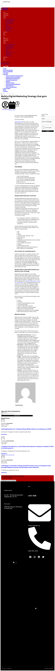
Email (43, 118)
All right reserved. (5, 63)
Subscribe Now (17, 415)
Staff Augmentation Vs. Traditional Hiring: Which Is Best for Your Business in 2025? (26, 429)
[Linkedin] (39, 557)
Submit (47, 131)
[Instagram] (34, 557)
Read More (4, 434)
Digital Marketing (19, 122)
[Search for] (7, 94)
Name (43, 116)
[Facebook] (30, 557)
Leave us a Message (46, 121)
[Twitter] (43, 557)
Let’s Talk (5, 66)
